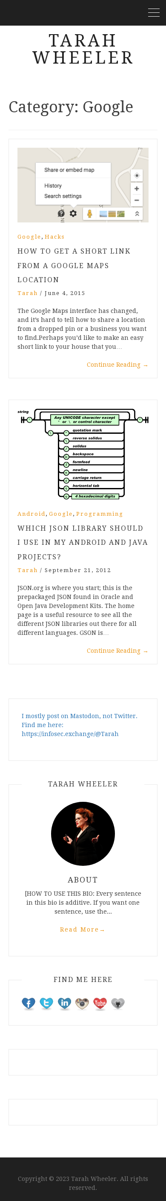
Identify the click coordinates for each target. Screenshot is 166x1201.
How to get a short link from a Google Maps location (74, 265)
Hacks (55, 237)
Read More (83, 929)
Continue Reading (118, 364)
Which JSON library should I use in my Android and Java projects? (82, 542)
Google (29, 237)
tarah (27, 293)
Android (31, 514)
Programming (99, 514)
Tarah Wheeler (83, 49)
